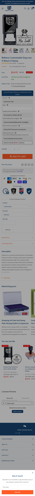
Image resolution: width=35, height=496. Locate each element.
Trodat (4, 66)
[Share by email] (32, 164)
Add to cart (19, 156)
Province (5, 211)
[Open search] (25, 8)
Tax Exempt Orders (7, 243)
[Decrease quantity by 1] (10, 149)
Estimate (8, 229)
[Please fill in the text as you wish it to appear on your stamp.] (7, 105)
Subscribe (17, 492)
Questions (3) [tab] (25, 398)
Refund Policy (6, 237)
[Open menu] (2, 8)
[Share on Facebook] (22, 164)
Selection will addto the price (14, 142)
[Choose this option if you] (21, 118)
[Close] (32, 472)
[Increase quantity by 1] (19, 149)
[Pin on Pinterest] (25, 164)
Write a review (17, 411)
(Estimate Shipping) (19, 86)
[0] (32, 8)
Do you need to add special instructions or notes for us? (16, 134)
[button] (6, 63)
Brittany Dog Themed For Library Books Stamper (10, 368)
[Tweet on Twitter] (29, 164)
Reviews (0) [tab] (10, 398)
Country (5, 203)
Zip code (5, 219)
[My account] (28, 8)
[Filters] (3, 403)
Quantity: (4, 149)
